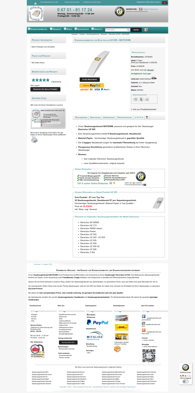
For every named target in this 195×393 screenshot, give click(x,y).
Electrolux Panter (88, 231)
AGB (60, 319)
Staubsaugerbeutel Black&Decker (113, 372)
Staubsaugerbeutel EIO (75, 374)
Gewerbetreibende (65, 355)
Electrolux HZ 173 (88, 225)
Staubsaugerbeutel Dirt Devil (42, 374)
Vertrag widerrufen (68, 342)
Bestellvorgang (92, 346)
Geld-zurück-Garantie (72, 2)
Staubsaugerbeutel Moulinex (76, 379)
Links (89, 353)
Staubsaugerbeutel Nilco (145, 379)
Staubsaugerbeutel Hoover (111, 377)
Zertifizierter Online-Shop (92, 2)
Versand (150, 70)
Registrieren (141, 2)
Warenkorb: (131, 9)
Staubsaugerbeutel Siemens (41, 383)
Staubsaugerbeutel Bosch (76, 372)
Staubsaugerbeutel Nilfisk (110, 379)
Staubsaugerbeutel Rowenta (146, 381)
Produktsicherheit (65, 329)
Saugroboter (83, 29)
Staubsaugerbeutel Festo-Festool (113, 383)
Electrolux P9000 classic (91, 228)
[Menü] (190, 364)
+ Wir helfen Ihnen (37, 63)
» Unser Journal (148, 340)
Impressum (63, 316)
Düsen (69, 29)
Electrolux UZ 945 (88, 249)
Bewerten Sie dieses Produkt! (45, 89)
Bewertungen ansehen (67, 349)
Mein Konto (150, 2)
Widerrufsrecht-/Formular (68, 323)
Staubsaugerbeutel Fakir (145, 374)
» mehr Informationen (149, 346)
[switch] (185, 381)
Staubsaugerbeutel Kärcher (76, 377)
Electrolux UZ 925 (88, 240)
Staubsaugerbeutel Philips (76, 381)
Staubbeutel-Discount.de (67, 314)
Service (33, 319)
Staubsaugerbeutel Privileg (111, 381)
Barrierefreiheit (64, 332)
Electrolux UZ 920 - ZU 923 (92, 237)
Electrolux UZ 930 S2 (89, 246)
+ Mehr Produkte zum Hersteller (42, 47)
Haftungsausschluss (66, 327)
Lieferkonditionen (65, 321)
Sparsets (98, 29)
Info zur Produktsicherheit (144, 109)
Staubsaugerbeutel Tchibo (76, 383)
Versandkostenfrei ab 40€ (49, 2)
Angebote (57, 29)
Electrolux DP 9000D (89, 222)
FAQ (32, 321)
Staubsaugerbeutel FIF (40, 377)
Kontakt (33, 316)
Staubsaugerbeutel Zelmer (146, 383)
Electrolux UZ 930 (88, 243)
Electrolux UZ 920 (88, 234)
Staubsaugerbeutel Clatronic (146, 372)
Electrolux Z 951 (87, 252)
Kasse (157, 2)
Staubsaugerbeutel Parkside (41, 381)
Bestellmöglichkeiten (66, 334)
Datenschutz (63, 325)
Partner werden (64, 357)
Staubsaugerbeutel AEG (40, 372)
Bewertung (57, 82)
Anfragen (34, 314)
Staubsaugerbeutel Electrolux (112, 374)
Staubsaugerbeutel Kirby (145, 377)
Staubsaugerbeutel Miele (40, 379)
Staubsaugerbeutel (39, 29)
